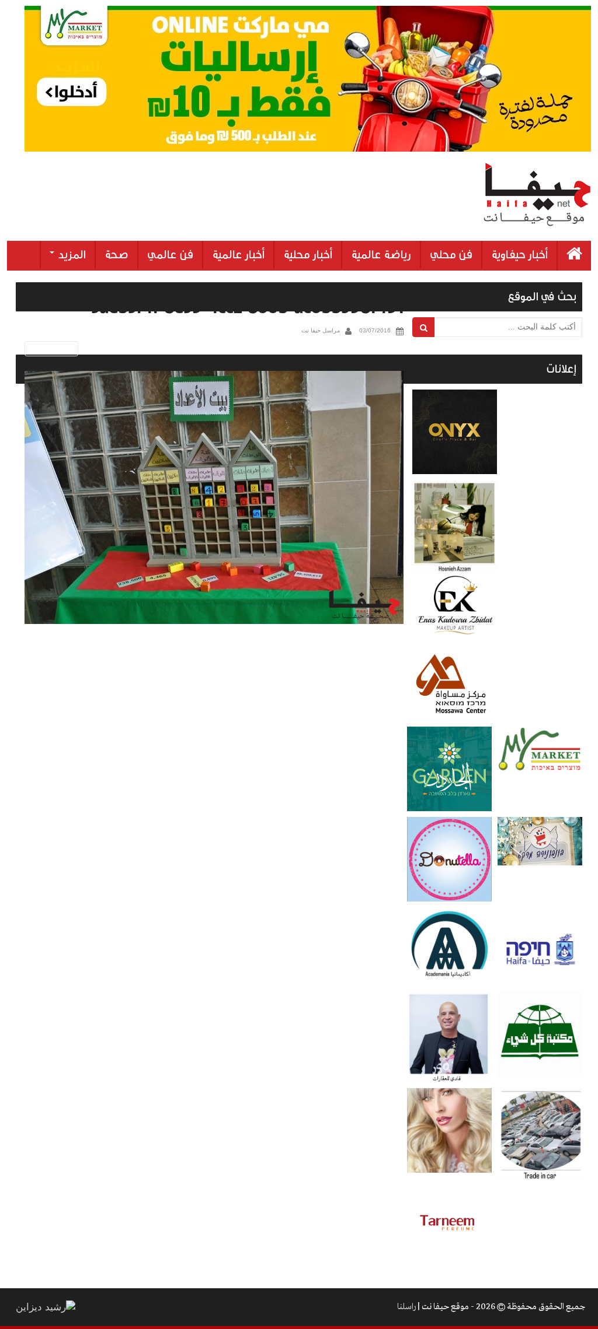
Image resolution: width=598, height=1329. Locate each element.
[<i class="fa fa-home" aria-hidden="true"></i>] (574, 256)
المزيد (70, 255)
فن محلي (451, 255)
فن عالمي (170, 255)
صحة (116, 255)
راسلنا (406, 1307)
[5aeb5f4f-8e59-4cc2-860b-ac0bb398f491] (214, 498)
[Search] (423, 327)
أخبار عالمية (238, 255)
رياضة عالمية (381, 255)
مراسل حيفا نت (320, 330)
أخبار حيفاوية (519, 255)
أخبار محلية (307, 255)
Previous (49, 348)
